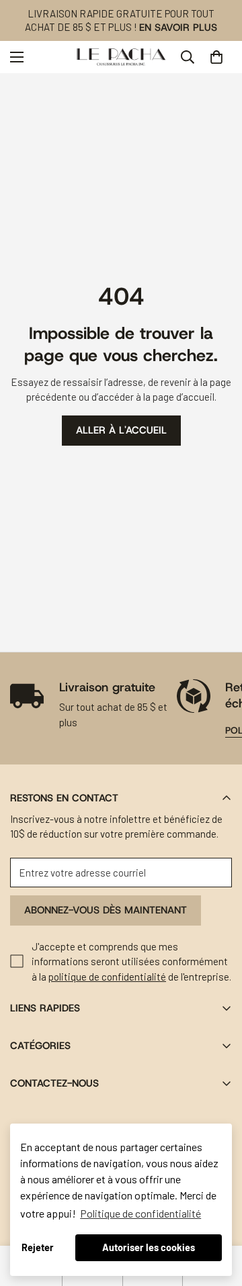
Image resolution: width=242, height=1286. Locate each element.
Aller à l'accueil (121, 430)
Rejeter (38, 1247)
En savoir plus (178, 27)
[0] (216, 57)
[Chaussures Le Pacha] (121, 57)
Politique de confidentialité (140, 1213)
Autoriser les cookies (148, 1247)
